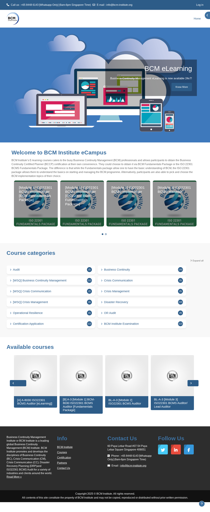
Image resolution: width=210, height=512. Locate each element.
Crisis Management (116, 291)
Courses (62, 452)
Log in (199, 4)
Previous (18, 383)
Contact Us (63, 468)
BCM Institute (65, 447)
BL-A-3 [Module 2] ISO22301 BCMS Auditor (124, 401)
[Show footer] (202, 504)
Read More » (14, 476)
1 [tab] (102, 234)
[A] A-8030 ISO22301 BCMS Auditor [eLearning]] (34, 401)
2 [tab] (106, 234)
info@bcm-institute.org (119, 4)
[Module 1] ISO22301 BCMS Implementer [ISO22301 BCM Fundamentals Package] (81, 196)
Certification (64, 457)
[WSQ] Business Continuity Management (39, 280)
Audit (16, 269)
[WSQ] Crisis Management (30, 302)
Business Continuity (117, 269)
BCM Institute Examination (121, 323)
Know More (182, 86)
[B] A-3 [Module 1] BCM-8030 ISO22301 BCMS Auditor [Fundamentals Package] (79, 405)
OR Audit (110, 313)
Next (193, 383)
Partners (62, 462)
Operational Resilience (28, 313)
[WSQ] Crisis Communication (32, 291)
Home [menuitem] (197, 18)
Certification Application (28, 323)
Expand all (198, 260)
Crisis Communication (118, 280)
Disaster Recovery (116, 302)
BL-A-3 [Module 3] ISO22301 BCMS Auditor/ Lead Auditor (171, 403)
